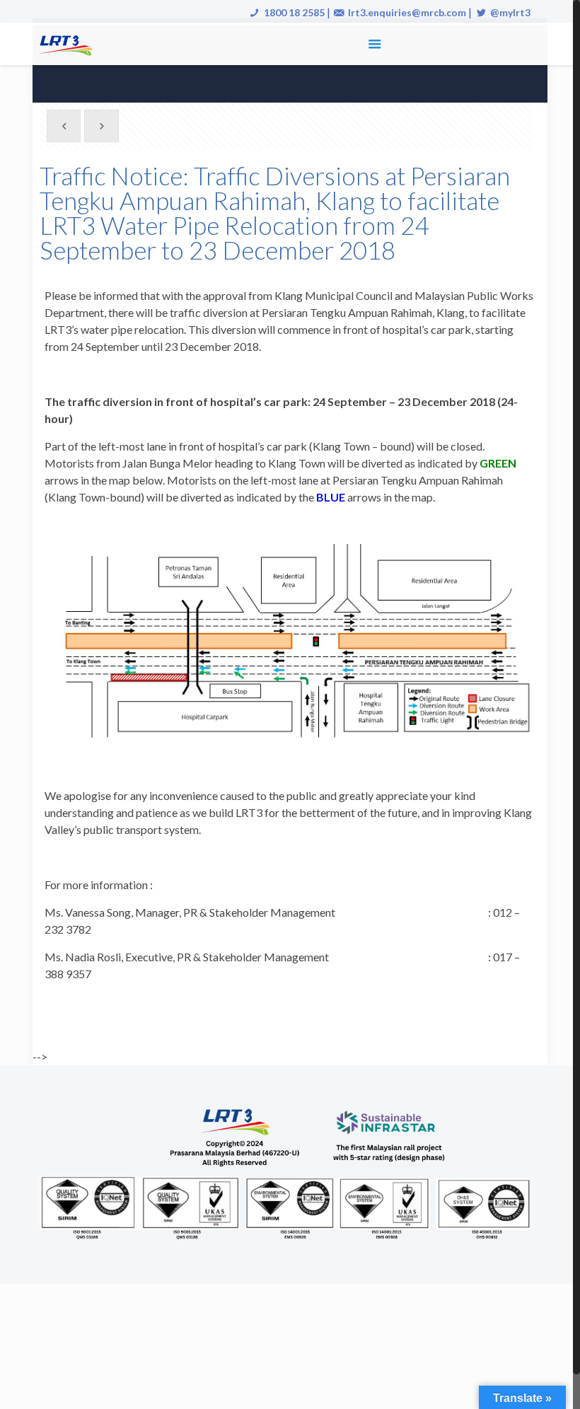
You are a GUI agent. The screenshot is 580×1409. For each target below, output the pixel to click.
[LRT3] (69, 44)
